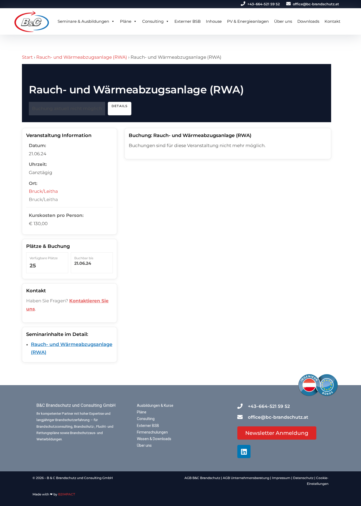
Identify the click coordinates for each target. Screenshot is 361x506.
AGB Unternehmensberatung (246, 478)
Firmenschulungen (152, 432)
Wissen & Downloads (154, 439)
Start (27, 57)
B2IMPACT (66, 494)
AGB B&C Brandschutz (202, 478)
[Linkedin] (244, 451)
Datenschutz (303, 478)
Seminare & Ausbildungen (83, 21)
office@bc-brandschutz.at (316, 4)
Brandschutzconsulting (54, 426)
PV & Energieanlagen (248, 21)
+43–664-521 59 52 (263, 4)
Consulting (153, 21)
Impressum (281, 478)
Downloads (308, 21)
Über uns (283, 21)
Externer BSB (187, 21)
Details (120, 106)
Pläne (125, 21)
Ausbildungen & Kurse (155, 405)
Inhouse (214, 21)
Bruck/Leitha (43, 191)
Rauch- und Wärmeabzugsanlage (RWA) (81, 57)
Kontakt (332, 21)
